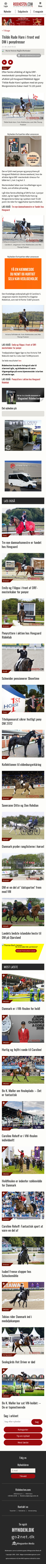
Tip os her (13, 1511)
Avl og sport (7, 1355)
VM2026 (6, 1001)
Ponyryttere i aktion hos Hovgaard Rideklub (21, 381)
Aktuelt (5, 926)
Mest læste (23, 1442)
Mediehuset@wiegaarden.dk (29, 1496)
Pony (5, 68)
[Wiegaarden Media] (23, 1543)
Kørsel (5, 839)
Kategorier (23, 1429)
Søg (37, 1421)
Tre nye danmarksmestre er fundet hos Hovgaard (23, 208)
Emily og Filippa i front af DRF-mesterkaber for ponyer (19, 346)
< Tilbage (6, 30)
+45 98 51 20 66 (12, 1496)
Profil (5, 671)
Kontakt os (22, 1511)
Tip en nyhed (23, 1435)
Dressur (6, 581)
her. (20, 360)
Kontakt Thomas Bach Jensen (26, 951)
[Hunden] (23, 1529)
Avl (4, 757)
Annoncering (32, 1511)
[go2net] (23, 1536)
